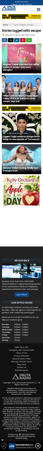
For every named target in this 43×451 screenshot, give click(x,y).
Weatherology (21, 438)
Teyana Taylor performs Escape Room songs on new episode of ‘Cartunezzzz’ (21, 138)
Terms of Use (21, 353)
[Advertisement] (21, 191)
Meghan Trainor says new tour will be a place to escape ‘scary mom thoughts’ (21, 67)
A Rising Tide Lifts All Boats (21, 4)
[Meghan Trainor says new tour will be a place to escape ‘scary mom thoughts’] (21, 58)
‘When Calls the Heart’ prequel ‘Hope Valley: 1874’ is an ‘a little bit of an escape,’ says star (20, 98)
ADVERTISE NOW (21, 2)
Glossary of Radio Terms (21, 361)
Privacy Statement (21, 356)
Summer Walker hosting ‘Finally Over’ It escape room (21, 169)
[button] (38, 9)
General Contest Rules (21, 358)
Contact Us (21, 367)
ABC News (23, 61)
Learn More (21, 294)
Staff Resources (21, 370)
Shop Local (21, 364)
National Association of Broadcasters (22, 391)
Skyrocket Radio (28, 434)
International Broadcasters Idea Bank (23, 393)
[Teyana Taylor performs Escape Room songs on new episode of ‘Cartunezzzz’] (21, 128)
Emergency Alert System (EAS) (21, 350)
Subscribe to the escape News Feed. (20, 35)
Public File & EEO (21, 347)
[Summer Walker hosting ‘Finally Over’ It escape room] (21, 159)
